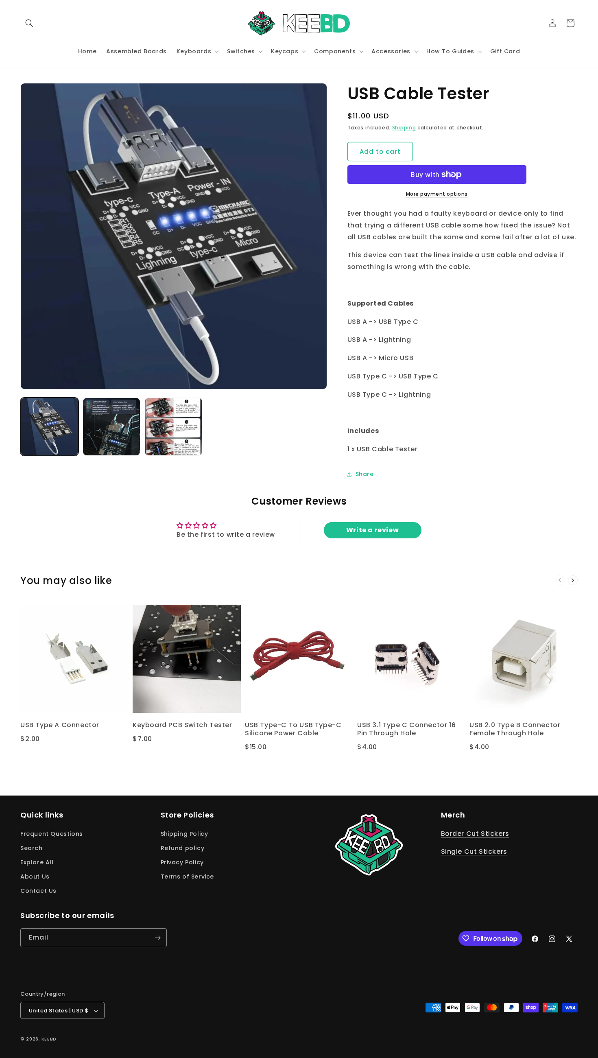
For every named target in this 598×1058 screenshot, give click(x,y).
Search (31, 848)
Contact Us (38, 891)
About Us (35, 876)
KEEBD (49, 1039)
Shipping (404, 127)
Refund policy (183, 848)
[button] (29, 23)
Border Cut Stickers (475, 833)
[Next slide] (573, 580)
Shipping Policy (184, 834)
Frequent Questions (51, 834)
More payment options (437, 193)
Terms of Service (187, 876)
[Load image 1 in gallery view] (49, 427)
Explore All (37, 862)
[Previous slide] (560, 580)
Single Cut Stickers (474, 852)
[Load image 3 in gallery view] (173, 427)
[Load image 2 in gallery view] (112, 427)
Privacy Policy (182, 862)
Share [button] (365, 474)
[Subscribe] (157, 937)
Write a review (372, 530)
